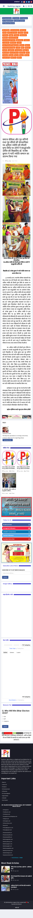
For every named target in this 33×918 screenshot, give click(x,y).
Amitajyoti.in (6, 809)
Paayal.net (5, 825)
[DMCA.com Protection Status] (18, 733)
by (3, 161)
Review (11, 55)
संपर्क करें (17, 907)
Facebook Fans (7, 524)
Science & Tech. (13, 37)
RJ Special (4, 786)
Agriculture (19, 40)
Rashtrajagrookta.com (8, 839)
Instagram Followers (9, 528)
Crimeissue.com (6, 814)
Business (13, 42)
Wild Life (13, 57)
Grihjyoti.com (6, 818)
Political (5, 35)
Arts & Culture (14, 52)
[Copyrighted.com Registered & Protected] (7, 733)
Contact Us (4, 784)
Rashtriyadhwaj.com (7, 841)
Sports (27, 45)
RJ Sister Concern (19, 20)
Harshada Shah (7, 440)
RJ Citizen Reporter (6, 793)
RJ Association (7, 18)
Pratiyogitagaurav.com (8, 827)
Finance (16, 35)
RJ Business (4, 791)
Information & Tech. (9, 40)
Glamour (22, 52)
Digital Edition (5, 795)
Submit (5, 577)
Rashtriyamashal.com (8, 850)
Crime (18, 47)
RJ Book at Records (8, 23)
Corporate (6, 42)
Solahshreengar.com (7, 852)
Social (26, 32)
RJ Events (16, 18)
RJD (5, 716)
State (4, 32)
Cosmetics (18, 50)
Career (19, 42)
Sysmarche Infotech (16, 904)
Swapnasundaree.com (8, 855)
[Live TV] (26, 6)
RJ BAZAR (4, 798)
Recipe (27, 55)
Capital (20, 32)
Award (21, 55)
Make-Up (25, 50)
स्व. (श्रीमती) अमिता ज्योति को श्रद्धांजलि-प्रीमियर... (9, 490)
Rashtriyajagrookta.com (8, 848)
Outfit (5, 50)
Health (22, 45)
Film (27, 52)
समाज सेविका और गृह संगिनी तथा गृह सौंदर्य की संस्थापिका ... (9, 467)
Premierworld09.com (7, 837)
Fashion (5, 55)
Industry (26, 40)
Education (23, 35)
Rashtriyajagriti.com (7, 846)
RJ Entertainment (6, 789)
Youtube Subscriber (9, 539)
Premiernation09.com (7, 834)
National (23, 30)
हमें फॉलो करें (16, 1)
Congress (6, 721)
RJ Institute (23, 18)
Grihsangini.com (6, 821)
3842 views (14, 161)
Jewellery (11, 50)
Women (27, 47)
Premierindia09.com (7, 832)
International (15, 30)
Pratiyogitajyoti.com (7, 829)
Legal (11, 35)
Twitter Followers (8, 535)
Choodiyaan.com (6, 812)
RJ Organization (7, 20)
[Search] (31, 6)
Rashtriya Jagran (14, 6)
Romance (5, 52)
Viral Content (5, 800)
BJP (5, 719)
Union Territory (12, 32)
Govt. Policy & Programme (10, 45)
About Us (4, 782)
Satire (16, 55)
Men (22, 47)
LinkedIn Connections (9, 532)
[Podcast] (29, 6)
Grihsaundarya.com (7, 823)
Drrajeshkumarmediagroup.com (10, 816)
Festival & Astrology (9, 47)
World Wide (6, 30)
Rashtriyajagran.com (7, 843)
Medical (5, 37)
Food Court (6, 57)
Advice (19, 57)
